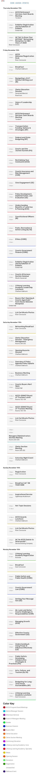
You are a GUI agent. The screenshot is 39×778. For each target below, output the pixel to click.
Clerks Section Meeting (21, 447)
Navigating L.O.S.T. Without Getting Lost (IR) (24, 80)
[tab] (21, 15)
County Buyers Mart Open (23, 385)
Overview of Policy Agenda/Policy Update (24, 363)
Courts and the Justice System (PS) (23, 150)
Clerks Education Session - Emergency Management (24, 339)
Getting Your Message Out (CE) (24, 600)
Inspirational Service (23, 494)
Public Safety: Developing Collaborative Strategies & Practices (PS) (18, 660)
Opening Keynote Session (22, 351)
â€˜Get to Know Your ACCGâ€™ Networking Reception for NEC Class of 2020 (24, 40)
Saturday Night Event (24, 458)
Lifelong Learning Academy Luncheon (23, 694)
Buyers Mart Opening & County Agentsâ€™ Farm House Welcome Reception (24, 301)
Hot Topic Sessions (23, 506)
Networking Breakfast (24, 327)
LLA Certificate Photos (24, 312)
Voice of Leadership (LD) (23, 103)
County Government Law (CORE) (23, 588)
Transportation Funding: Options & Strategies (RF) (23, 128)
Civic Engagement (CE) (24, 183)
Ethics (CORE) (21, 239)
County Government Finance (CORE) (23, 251)
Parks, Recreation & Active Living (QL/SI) (23, 229)
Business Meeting (22, 373)
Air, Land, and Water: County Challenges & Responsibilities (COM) (24, 612)
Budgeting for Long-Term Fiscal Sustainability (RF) (23, 683)
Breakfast (19, 67)
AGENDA (18, 3)
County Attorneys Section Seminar (22, 275)
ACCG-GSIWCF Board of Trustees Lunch (23, 396)
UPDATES (25, 3)
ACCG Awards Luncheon (21, 518)
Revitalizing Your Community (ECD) (22, 161)
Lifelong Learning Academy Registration (24, 555)
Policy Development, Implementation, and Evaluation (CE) (23, 196)
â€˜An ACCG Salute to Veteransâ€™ (24, 540)
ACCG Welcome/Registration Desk (24, 56)
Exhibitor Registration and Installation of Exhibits (24, 26)
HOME (12, 3)
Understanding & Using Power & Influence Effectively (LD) (23, 647)
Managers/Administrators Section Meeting (19, 437)
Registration (20, 472)
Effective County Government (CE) (22, 634)
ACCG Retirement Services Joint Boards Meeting (24, 14)
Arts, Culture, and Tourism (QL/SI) (22, 671)
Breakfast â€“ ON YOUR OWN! (22, 484)
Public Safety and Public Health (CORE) (23, 577)
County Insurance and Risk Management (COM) (24, 173)
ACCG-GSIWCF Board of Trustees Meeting (23, 408)
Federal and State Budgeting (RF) (22, 138)
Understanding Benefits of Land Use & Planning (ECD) (24, 207)
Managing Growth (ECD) (22, 622)
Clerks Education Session (22, 90)
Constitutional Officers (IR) (24, 217)
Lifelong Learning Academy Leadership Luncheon (24, 287)
